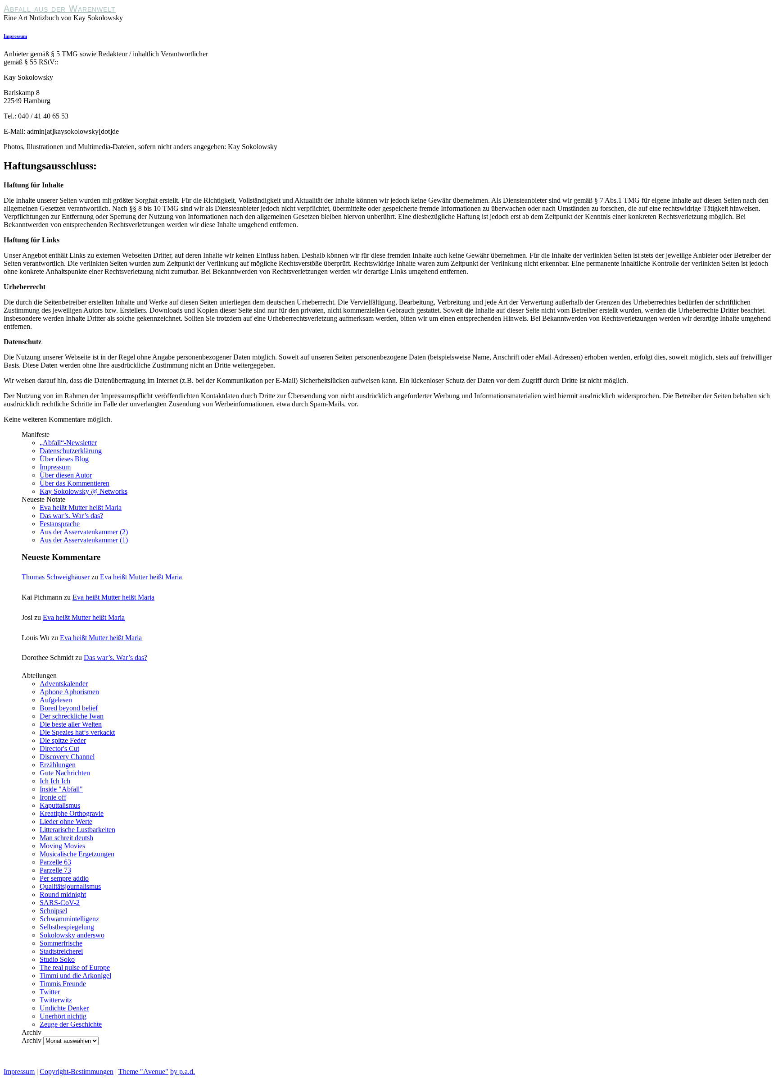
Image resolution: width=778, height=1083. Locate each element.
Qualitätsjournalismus (70, 886)
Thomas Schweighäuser (56, 577)
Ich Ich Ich (55, 781)
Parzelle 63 (55, 862)
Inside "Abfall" (61, 789)
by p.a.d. (182, 1071)
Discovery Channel (67, 756)
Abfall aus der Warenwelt (60, 9)
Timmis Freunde (63, 983)
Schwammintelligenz (69, 919)
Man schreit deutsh (66, 838)
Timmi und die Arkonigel (75, 975)
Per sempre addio (64, 878)
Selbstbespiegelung (67, 927)
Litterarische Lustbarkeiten (77, 829)
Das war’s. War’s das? (71, 515)
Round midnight (63, 894)
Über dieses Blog (64, 459)
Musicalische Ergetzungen (77, 854)
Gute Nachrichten (65, 773)
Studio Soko (57, 959)
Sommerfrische (61, 943)
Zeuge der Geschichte (71, 1024)
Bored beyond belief (69, 708)
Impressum (15, 36)
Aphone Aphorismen (69, 692)
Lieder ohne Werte (66, 821)
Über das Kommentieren (74, 483)
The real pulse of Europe (75, 967)
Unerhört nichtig (63, 1016)
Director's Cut (59, 748)
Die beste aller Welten (71, 724)
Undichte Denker (64, 1008)
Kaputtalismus (60, 805)
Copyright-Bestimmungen (76, 1071)
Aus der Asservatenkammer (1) (84, 540)
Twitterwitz (56, 1000)
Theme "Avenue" (143, 1071)
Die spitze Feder (63, 740)
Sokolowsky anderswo (72, 935)
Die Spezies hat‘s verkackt (77, 732)
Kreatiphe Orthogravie (72, 813)
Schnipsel (53, 911)
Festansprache (60, 524)
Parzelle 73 (55, 870)
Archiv (31, 1040)
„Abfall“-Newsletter (68, 442)
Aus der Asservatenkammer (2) (84, 532)
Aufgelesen (56, 700)
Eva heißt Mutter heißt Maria (81, 507)
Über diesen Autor (66, 475)
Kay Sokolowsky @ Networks (83, 491)
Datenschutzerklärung (71, 451)
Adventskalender (64, 683)
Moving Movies (62, 846)
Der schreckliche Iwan (72, 716)
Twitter (50, 992)
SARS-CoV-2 (60, 902)
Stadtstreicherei (61, 951)
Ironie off (53, 797)
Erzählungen (58, 765)
